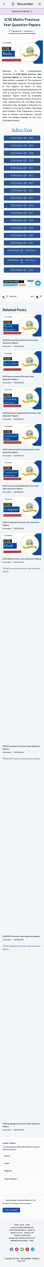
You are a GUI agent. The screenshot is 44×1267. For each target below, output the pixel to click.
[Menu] (4, 4)
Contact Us (28, 1233)
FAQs (31, 1241)
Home (16, 1225)
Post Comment (11, 1210)
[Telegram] (32, 1249)
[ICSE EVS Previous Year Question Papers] (22, 845)
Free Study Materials (17, 1230)
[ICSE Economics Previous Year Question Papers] (22, 654)
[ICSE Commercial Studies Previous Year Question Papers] (22, 435)
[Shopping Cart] (40, 4)
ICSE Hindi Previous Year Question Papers (22, 559)
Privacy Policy (16, 1233)
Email (7, 1163)
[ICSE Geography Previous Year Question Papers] (22, 1032)
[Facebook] (11, 1249)
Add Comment (11, 1179)
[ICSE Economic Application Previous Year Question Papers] (22, 398)
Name (7, 1156)
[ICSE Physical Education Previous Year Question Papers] (22, 325)
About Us (31, 1230)
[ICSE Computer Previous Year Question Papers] (22, 508)
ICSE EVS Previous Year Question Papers (21, 936)
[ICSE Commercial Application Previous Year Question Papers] (22, 471)
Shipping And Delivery (19, 1241)
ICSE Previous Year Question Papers (22, 33)
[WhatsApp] (22, 1249)
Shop (28, 1225)
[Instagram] (17, 1249)
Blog (22, 1225)
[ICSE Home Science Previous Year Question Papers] (22, 362)
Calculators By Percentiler (22, 1228)
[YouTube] (27, 1249)
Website (8, 1171)
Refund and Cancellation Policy (22, 1238)
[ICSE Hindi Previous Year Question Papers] (22, 544)
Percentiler (25, 4)
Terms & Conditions (22, 1235)
